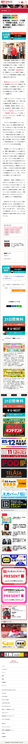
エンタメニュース (6, 15)
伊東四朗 (18, 70)
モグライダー (12, 115)
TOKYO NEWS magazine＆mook (9, 690)
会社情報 (3, 736)
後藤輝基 (7, 113)
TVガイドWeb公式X (6, 719)
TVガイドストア (5, 712)
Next (26, 655)
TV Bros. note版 (5, 699)
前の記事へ (4, 395)
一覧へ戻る (14, 395)
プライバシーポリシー (6, 727)
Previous (2, 655)
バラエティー (14, 15)
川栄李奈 (11, 110)
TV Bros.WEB (4, 696)
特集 (3, 675)
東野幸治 (6, 82)
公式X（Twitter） (7, 258)
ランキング (4, 685)
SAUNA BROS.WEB (6, 703)
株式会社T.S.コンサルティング (8, 716)
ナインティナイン (14, 82)
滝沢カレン (14, 113)
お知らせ (3, 723)
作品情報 (3, 682)
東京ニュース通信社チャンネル (8, 709)
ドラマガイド (4, 669)
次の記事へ (24, 395)
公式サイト (6, 255)
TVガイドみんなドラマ (6, 706)
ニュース (3, 672)
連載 (3, 679)
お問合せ (3, 733)
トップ (3, 666)
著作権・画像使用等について (8, 730)
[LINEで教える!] (12, 18)
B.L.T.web (4, 693)
